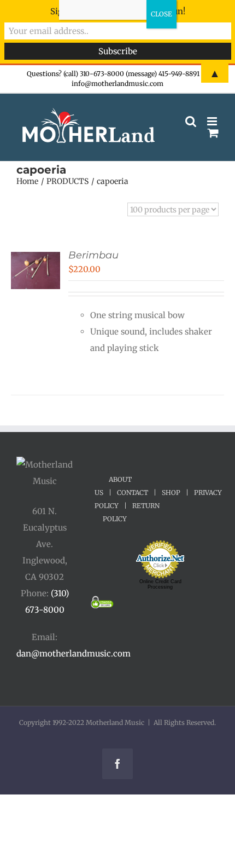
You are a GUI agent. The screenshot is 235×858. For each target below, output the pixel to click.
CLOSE (161, 14)
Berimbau (93, 255)
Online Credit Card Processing (160, 584)
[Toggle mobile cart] (213, 133)
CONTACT (132, 492)
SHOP (171, 492)
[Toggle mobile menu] (213, 121)
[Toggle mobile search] (190, 121)
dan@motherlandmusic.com (73, 653)
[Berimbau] (35, 260)
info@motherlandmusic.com (117, 83)
